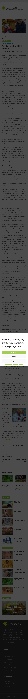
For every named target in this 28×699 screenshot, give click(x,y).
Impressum (21, 364)
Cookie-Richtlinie (8, 364)
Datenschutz (15, 364)
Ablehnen (14, 356)
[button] (25, 335)
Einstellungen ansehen (14, 361)
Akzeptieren (14, 352)
